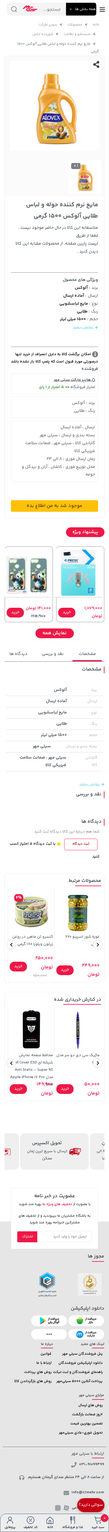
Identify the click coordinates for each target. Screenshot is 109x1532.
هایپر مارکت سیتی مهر (73, 380)
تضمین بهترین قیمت (86, 1424)
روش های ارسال (90, 1405)
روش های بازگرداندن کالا (32, 1381)
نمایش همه (54, 633)
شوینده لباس (42, 34)
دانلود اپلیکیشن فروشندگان (80, 1363)
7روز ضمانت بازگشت (87, 1414)
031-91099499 (91, 1464)
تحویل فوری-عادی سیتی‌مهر (81, 1433)
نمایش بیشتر (83, 327)
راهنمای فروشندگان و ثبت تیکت (78, 1372)
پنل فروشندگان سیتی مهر (82, 1354)
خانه (96, 25)
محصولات (75, 25)
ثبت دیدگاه (80, 844)
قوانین (46, 1354)
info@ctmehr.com (87, 1492)
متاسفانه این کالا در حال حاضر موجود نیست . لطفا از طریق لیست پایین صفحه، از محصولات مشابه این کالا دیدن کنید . (56, 240)
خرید (67, 612)
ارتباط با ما (43, 1363)
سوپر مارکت (47, 25)
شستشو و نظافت (77, 34)
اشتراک (27, 1237)
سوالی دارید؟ (91, 1505)
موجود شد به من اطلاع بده (54, 506)
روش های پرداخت (37, 1372)
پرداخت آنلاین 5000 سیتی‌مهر (79, 1381)
